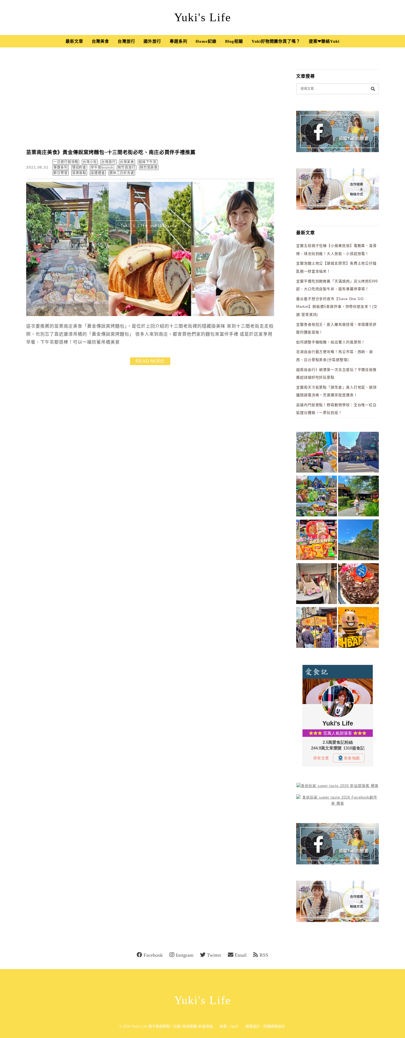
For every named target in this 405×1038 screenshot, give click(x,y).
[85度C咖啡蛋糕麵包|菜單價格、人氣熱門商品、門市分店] (358, 584)
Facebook (153, 955)
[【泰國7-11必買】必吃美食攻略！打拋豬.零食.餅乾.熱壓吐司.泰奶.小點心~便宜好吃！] (316, 540)
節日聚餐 (60, 173)
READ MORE (150, 361)
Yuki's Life (202, 17)
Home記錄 (206, 41)
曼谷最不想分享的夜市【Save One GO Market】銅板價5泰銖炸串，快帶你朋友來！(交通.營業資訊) (336, 307)
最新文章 (74, 41)
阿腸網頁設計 (274, 1026)
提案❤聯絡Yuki (324, 41)
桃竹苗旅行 (127, 167)
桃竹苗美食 (149, 167)
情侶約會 (79, 167)
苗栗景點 (79, 173)
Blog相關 (234, 41)
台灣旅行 (126, 41)
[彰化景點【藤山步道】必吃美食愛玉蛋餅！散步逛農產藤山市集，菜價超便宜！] (316, 453)
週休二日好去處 (121, 173)
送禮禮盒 (98, 173)
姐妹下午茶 (147, 162)
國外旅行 (152, 41)
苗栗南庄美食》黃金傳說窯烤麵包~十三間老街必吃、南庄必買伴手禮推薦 (111, 152)
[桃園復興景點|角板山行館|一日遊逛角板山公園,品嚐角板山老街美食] (358, 540)
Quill (234, 1026)
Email (241, 955)
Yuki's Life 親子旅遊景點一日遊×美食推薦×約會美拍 (172, 1026)
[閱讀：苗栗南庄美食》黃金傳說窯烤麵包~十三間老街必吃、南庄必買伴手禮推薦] (150, 315)
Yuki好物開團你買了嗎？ (276, 41)
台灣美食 (100, 41)
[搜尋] (372, 88)
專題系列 (178, 41)
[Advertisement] (150, 102)
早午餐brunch (102, 167)
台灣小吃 (90, 162)
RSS (264, 955)
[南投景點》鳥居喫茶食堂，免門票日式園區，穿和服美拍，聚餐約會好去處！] (358, 497)
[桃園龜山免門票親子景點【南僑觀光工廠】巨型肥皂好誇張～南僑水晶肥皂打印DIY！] (316, 584)
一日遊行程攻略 (65, 162)
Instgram (184, 955)
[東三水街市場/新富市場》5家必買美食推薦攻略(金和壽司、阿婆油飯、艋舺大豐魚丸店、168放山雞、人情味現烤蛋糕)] (358, 453)
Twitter (214, 955)
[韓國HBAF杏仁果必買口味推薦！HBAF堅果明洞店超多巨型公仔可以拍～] (358, 628)
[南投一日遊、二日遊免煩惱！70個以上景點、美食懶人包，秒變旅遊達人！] (316, 497)
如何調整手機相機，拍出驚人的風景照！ (330, 342)
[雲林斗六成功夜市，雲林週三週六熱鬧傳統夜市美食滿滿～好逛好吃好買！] (316, 628)
